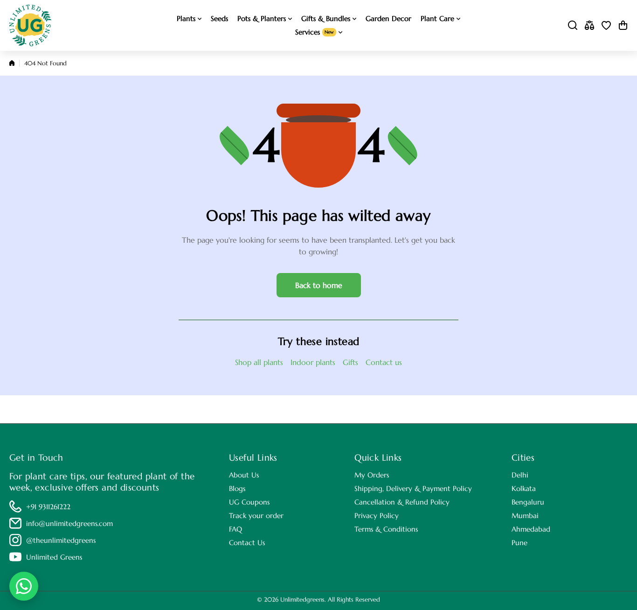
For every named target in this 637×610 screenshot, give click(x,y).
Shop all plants (259, 362)
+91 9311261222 (48, 506)
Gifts (350, 362)
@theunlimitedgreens (61, 540)
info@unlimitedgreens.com (69, 523)
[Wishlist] (606, 25)
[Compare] (589, 25)
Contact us (384, 362)
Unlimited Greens (54, 557)
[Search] (572, 25)
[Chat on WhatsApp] (23, 586)
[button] (623, 25)
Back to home (318, 285)
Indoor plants (313, 362)
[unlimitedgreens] (30, 25)
